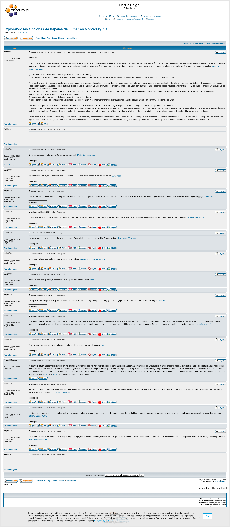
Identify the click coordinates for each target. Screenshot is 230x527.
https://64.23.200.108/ (38, 416)
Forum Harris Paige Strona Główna (50, 38)
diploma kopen (210, 197)
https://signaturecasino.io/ (63, 392)
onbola (93, 280)
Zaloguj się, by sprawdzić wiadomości (129, 19)
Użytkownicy (134, 16)
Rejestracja (156, 16)
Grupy (145, 16)
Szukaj (122, 16)
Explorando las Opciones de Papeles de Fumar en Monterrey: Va (55, 29)
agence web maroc (196, 217)
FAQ (113, 16)
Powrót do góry (10, 124)
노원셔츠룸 (117, 176)
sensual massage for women (92, 259)
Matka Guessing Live (86, 155)
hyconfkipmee (72, 38)
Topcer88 (162, 301)
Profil (109, 19)
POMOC (104, 16)
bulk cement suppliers (38, 439)
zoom (103, 345)
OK (207, 516)
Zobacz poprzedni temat (193, 43)
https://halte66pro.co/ (127, 238)
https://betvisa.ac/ (203, 324)
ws (47, 374)
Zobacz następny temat (215, 43)
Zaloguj (151, 19)
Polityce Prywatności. (103, 520)
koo (44, 374)
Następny (23, 32)
